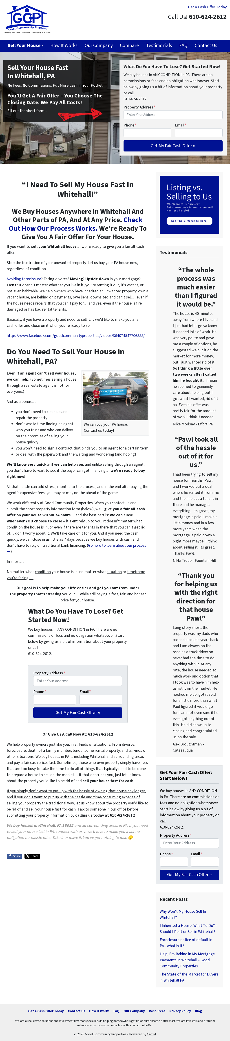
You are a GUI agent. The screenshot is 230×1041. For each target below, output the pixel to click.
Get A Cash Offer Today (207, 7)
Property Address (139, 107)
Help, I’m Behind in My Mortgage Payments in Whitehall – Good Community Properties (187, 960)
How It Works (63, 45)
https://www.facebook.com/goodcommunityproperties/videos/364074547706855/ (76, 336)
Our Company (99, 45)
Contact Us (206, 45)
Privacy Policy (180, 1011)
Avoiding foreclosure (24, 279)
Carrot (151, 1034)
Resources (157, 1011)
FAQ (183, 45)
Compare (129, 45)
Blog (198, 1011)
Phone (130, 125)
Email (180, 125)
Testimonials (159, 45)
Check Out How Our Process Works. (75, 224)
